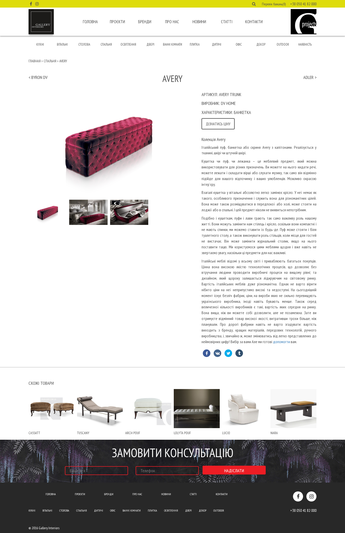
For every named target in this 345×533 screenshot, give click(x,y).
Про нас (172, 21)
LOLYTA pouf (182, 433)
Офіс (239, 44)
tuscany (83, 433)
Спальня (106, 44)
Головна (90, 21)
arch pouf (132, 433)
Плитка (195, 44)
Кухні (40, 44)
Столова (84, 44)
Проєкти (117, 21)
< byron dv (38, 77)
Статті (226, 21)
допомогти (281, 341)
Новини (199, 21)
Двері (150, 44)
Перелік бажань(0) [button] (274, 4)
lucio (226, 433)
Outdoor (283, 44)
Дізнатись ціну (218, 123)
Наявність (305, 44)
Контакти (254, 21)
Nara (274, 433)
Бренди (144, 21)
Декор (260, 44)
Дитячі (216, 44)
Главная (35, 61)
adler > (309, 77)
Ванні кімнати (172, 44)
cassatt (34, 433)
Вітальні (62, 44)
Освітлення (128, 44)
